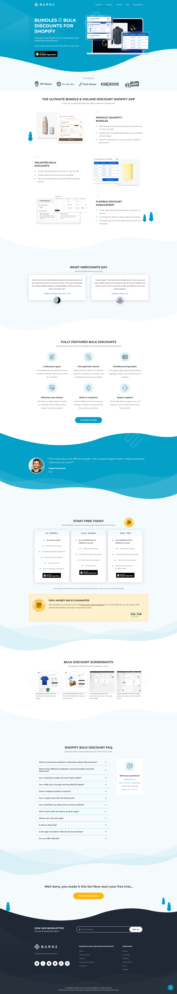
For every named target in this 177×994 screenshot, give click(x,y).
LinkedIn (49, 963)
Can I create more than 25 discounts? (56, 798)
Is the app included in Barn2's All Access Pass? (61, 832)
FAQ (127, 5)
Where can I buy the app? (51, 818)
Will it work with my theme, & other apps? (59, 811)
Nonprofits (126, 955)
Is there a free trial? (48, 825)
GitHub (67, 963)
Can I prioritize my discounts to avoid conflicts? (61, 805)
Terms (124, 966)
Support (82, 958)
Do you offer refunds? (49, 838)
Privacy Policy (127, 962)
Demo (81, 951)
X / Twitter (43, 963)
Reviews (109, 5)
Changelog (83, 966)
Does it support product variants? (55, 791)
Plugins (125, 951)
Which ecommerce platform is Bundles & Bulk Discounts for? (68, 762)
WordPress (61, 963)
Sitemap (125, 969)
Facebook (36, 963)
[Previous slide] (31, 681)
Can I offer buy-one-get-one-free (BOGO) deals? (61, 784)
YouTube (55, 963)
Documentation (84, 955)
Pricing (119, 5)
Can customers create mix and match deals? (60, 778)
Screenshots (137, 5)
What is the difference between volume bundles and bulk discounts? (66, 770)
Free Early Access (88, 420)
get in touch (132, 789)
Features (98, 5)
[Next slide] (146, 681)
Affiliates (125, 958)
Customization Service (86, 962)
